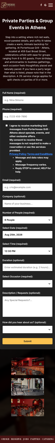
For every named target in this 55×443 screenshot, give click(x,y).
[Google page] (45, 5)
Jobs (26, 439)
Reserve (16, 439)
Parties (35, 439)
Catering (48, 439)
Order (5, 439)
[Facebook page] (41, 5)
